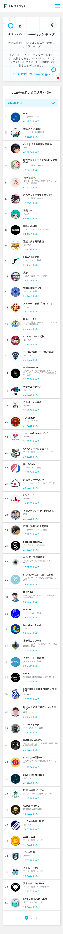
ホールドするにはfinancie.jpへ (31, 74)
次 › (36, 918)
